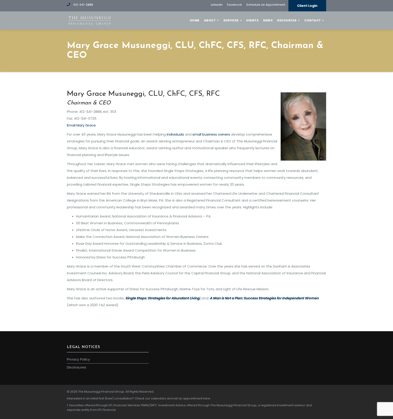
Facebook (234, 5)
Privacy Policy (78, 359)
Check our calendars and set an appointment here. (173, 398)
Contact (313, 20)
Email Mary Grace (81, 125)
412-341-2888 (82, 5)
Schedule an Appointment (265, 5)
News (268, 20)
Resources (287, 20)
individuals (175, 134)
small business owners (211, 134)
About (210, 20)
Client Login (307, 5)
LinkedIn (217, 5)
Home (194, 20)
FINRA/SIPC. (149, 405)
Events (252, 20)
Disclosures (76, 367)
